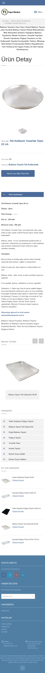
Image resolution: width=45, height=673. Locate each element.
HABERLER (5, 627)
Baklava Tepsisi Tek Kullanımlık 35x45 (22, 395)
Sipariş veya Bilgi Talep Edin (18, 173)
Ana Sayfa (5, 21)
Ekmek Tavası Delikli (17, 454)
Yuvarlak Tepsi (14, 443)
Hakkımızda (5, 611)
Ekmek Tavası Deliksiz (17, 459)
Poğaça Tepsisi (15, 438)
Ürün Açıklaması (15, 194)
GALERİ (4, 629)
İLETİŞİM (4, 632)
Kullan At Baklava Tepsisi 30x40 (23, 477)
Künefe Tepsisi (14, 448)
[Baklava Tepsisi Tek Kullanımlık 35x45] (22, 370)
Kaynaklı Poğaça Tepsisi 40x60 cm (24, 493)
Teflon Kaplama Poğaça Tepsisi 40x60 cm (26, 508)
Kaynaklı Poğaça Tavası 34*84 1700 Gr (25, 539)
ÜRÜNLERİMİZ (6, 624)
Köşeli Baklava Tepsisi (17, 432)
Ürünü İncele (18, 480)
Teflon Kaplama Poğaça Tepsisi (21, 421)
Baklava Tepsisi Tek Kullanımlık (20, 21)
